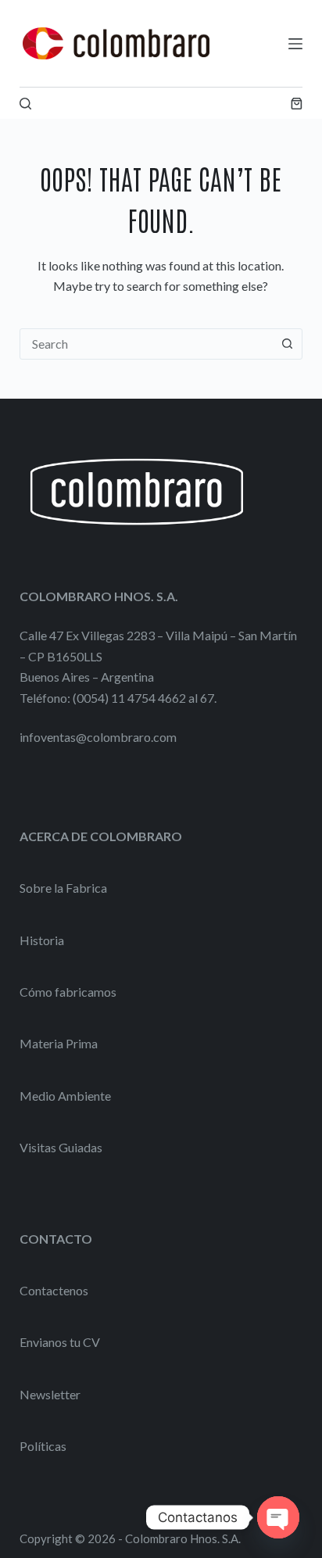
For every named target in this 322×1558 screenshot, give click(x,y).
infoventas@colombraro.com (98, 736)
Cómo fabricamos (68, 991)
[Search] (25, 103)
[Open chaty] (278, 1517)
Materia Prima (59, 1043)
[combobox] (146, 344)
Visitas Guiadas (61, 1147)
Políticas (43, 1445)
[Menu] (295, 44)
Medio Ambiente (65, 1095)
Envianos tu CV (60, 1341)
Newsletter (50, 1394)
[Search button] (287, 344)
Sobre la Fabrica (63, 887)
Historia (42, 940)
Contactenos (54, 1290)
